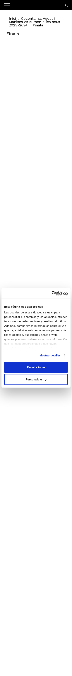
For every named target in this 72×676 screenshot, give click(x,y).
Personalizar (34, 379)
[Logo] (26, 7)
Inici (12, 18)
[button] (67, 6)
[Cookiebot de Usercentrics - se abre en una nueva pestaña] (52, 293)
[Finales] (34, 67)
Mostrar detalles (50, 355)
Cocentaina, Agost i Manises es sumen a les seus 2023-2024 (34, 21)
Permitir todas (36, 367)
